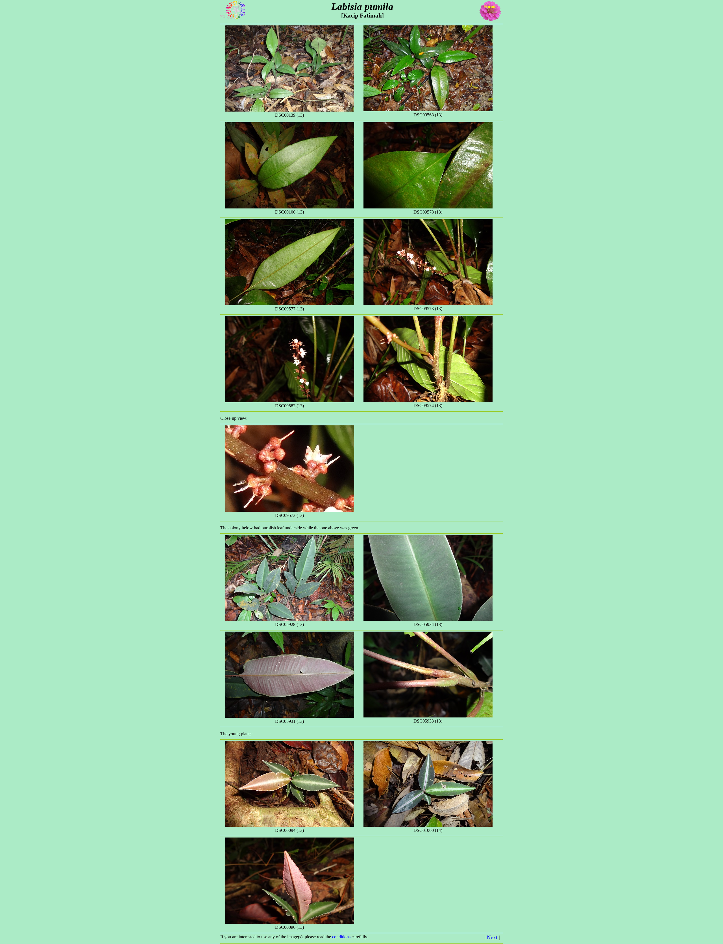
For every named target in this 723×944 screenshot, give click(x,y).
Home (490, 6)
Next (492, 937)
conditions (342, 936)
